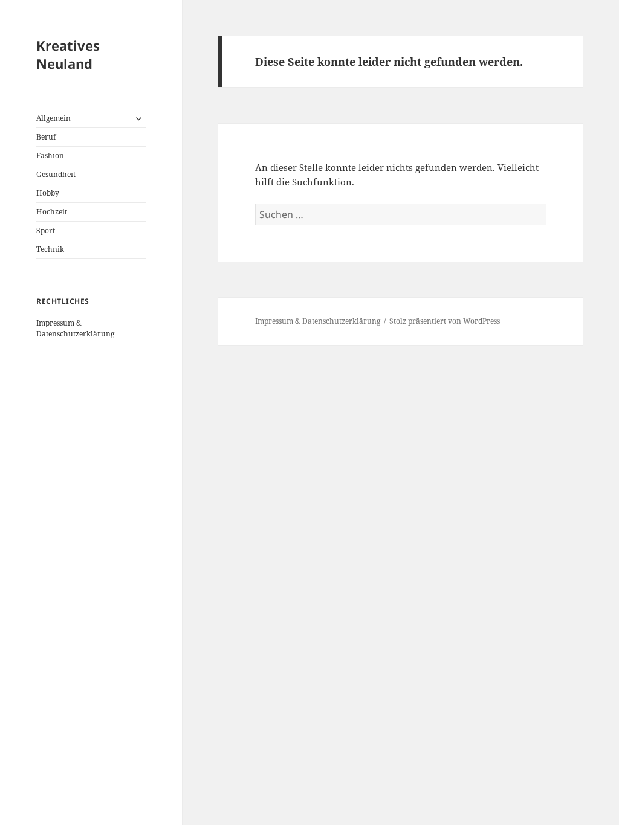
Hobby (47, 193)
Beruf (46, 137)
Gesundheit (56, 174)
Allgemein (53, 118)
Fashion (50, 155)
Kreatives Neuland (68, 54)
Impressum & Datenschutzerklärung (75, 328)
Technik (50, 249)
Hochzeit (51, 212)
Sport (45, 230)
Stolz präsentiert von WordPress (444, 321)
